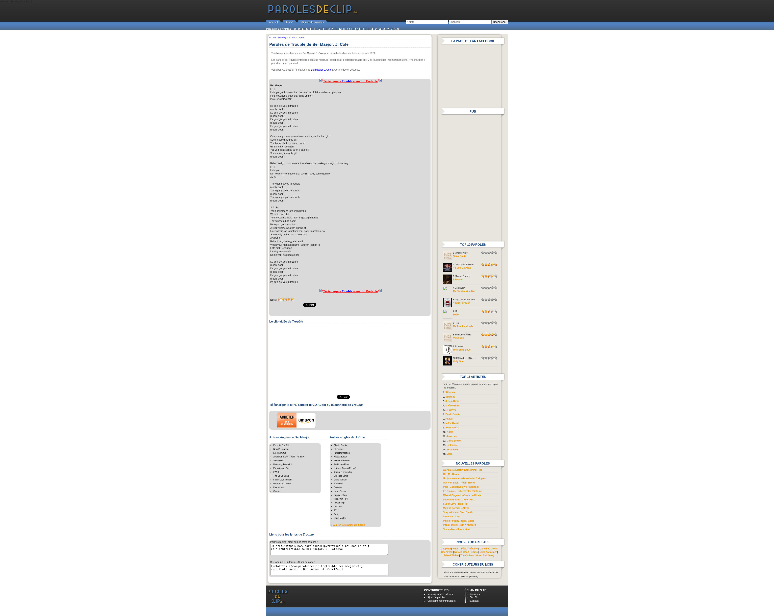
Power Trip (339, 502)
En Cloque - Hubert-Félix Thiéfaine (462, 491)
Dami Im (484, 548)
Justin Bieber (453, 401)
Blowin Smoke (340, 445)
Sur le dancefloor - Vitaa (456, 529)
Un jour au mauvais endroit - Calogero (464, 478)
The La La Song (281, 476)
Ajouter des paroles (312, 22)
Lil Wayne (451, 410)
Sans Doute (459, 256)
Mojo (456, 314)
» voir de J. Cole (348, 525)
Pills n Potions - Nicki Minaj (458, 520)
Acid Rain (338, 506)
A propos (475, 594)
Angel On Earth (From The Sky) (289, 456)
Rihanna (450, 392)
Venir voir (458, 338)
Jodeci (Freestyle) (343, 472)
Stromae (450, 396)
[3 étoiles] (285, 299)
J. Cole (328, 69)
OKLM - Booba (451, 474)
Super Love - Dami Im (455, 503)
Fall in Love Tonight (282, 479)
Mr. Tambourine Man (464, 291)
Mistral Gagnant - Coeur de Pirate (462, 495)
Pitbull (449, 418)
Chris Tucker (340, 479)
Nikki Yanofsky (488, 552)
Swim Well (278, 460)
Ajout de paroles (436, 597)
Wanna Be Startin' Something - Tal (462, 470)
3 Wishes (338, 483)
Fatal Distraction (342, 453)
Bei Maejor (317, 69)
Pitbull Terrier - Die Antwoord (459, 525)
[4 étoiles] (289, 299)
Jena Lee (451, 436)
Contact (474, 600)
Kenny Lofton (340, 495)
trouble (294, 105)
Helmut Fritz (452, 427)
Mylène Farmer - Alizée (456, 508)
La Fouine (452, 445)
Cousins (338, 487)
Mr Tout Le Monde (463, 326)
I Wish (276, 472)
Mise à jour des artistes (440, 594)
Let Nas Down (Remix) (345, 468)
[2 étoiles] (282, 299)
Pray (336, 514)
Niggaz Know (340, 456)
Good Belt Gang (485, 555)
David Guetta (452, 414)
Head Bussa (340, 491)
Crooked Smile (341, 476)
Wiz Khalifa (453, 449)
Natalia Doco (461, 552)
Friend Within (451, 555)
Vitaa (450, 454)
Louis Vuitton (340, 518)
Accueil (273, 22)
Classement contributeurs (442, 600)
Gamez (277, 491)
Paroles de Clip (313, 13)
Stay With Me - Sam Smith (457, 512)
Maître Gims (452, 405)
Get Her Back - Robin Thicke (459, 482)
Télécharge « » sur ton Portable (350, 81)
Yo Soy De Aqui (462, 267)
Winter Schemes (342, 460)
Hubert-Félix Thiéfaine (465, 548)
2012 (336, 510)
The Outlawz (467, 555)
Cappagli (446, 548)
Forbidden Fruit (341, 464)
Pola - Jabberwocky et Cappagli (461, 486)
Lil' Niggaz (339, 449)
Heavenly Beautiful (282, 464)
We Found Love (462, 349)
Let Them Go (279, 453)
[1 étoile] (279, 299)
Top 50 (289, 22)
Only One (458, 361)
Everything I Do (280, 468)
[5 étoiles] (292, 299)
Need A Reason (280, 449)
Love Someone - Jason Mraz (459, 499)
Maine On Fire (341, 499)
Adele (450, 432)
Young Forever (461, 303)
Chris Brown (454, 440)
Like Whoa (278, 487)
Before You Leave (282, 483)
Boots (474, 552)
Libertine (458, 279)
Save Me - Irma (451, 516)
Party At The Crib (281, 445)
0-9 (396, 29)
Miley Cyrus (452, 423)
